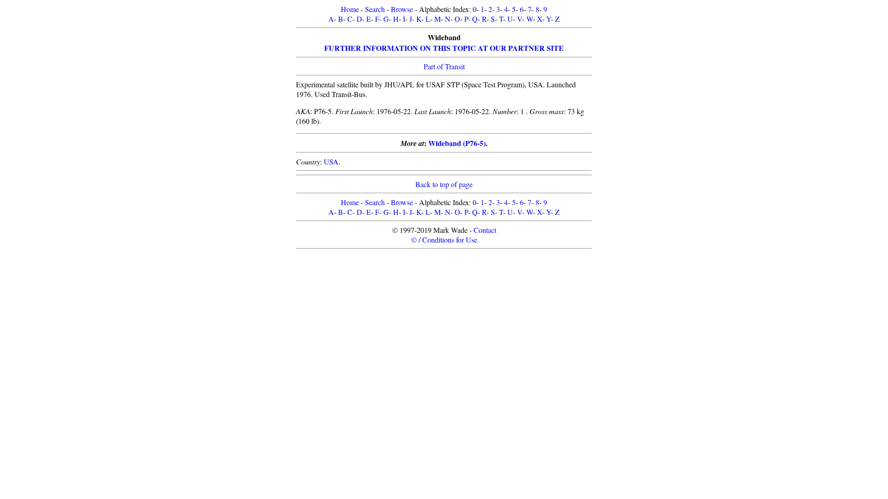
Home (350, 9)
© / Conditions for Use (444, 239)
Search (375, 9)
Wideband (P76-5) (457, 143)
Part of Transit (444, 66)
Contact (485, 230)
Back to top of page (444, 184)
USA (331, 161)
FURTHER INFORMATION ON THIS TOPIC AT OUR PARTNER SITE (444, 48)
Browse (402, 9)
